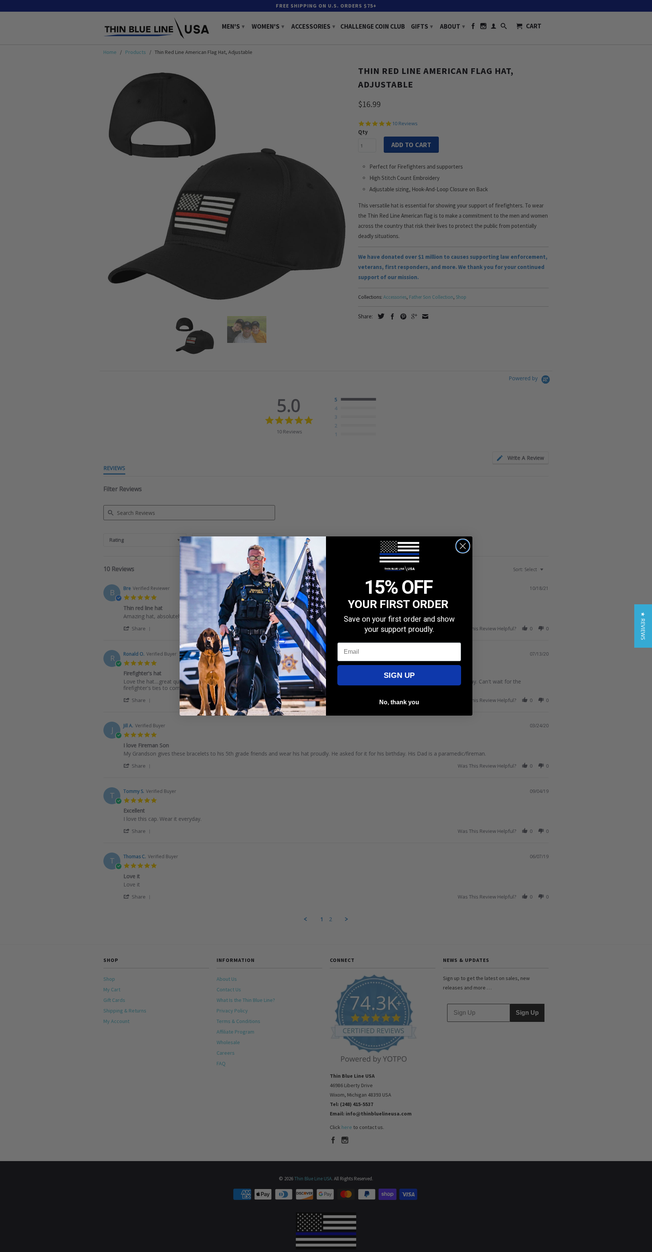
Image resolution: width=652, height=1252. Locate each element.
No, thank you (399, 702)
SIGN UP (399, 675)
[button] (643, 626)
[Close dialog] (462, 546)
